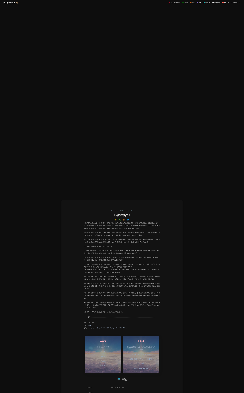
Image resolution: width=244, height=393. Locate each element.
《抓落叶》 (141, 363)
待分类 (130, 210)
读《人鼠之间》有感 (103, 347)
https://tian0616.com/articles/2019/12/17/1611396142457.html (107, 328)
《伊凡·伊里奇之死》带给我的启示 (141, 354)
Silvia (89, 325)
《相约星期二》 (103, 365)
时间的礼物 (103, 361)
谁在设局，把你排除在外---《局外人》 (141, 359)
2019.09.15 (102, 351)
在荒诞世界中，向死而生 (141, 368)
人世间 (103, 356)
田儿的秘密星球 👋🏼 (10, 3)
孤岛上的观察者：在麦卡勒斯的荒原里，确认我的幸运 (141, 348)
